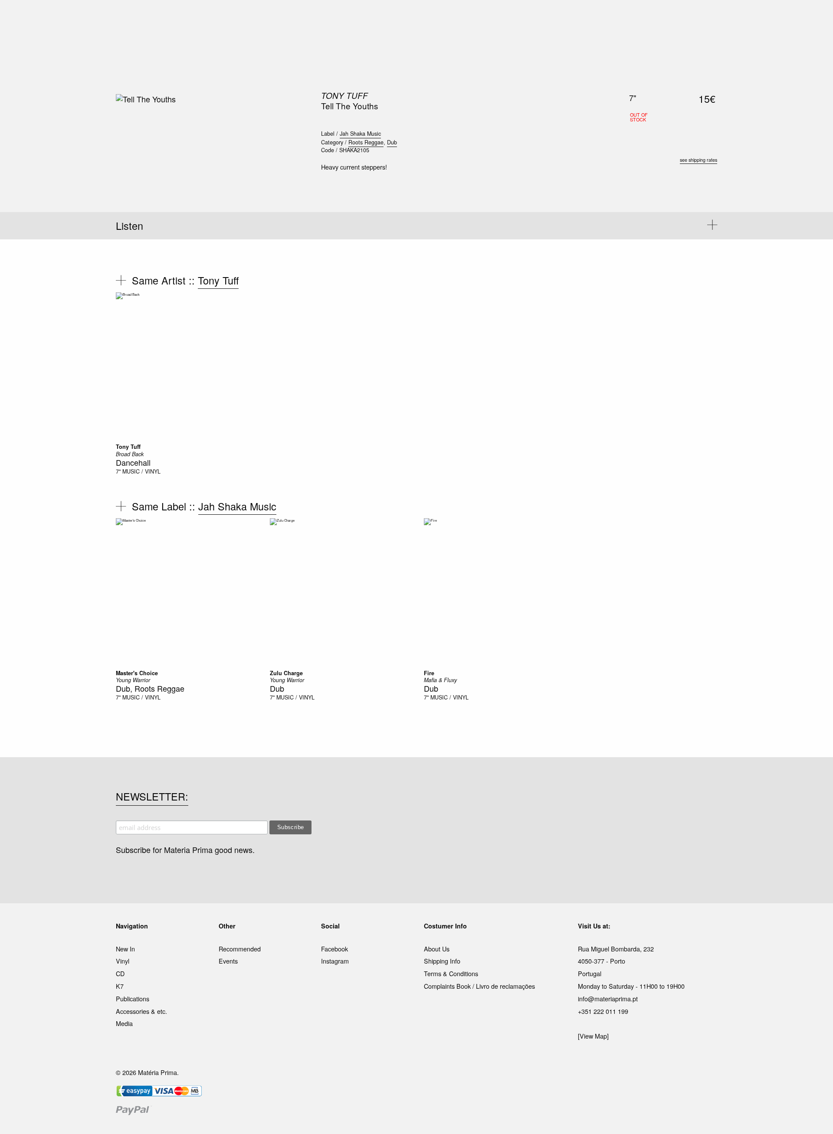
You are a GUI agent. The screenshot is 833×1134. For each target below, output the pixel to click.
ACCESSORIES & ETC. (422, 17)
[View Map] (593, 1035)
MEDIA (472, 17)
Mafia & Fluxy (440, 680)
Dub (392, 142)
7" (118, 471)
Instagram (335, 960)
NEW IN (290, 17)
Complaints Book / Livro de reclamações (479, 985)
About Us (436, 948)
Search (705, 43)
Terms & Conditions (451, 973)
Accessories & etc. (141, 1011)
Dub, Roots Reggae (150, 688)
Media (124, 1023)
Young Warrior (133, 680)
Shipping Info (442, 960)
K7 (120, 985)
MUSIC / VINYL (141, 471)
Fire (429, 673)
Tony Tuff (344, 95)
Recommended (240, 948)
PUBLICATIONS (360, 17)
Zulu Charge (286, 673)
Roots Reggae (366, 142)
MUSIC (319, 17)
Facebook (334, 948)
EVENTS (503, 17)
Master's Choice (137, 673)
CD (120, 973)
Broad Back (130, 454)
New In (125, 948)
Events (228, 960)
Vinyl (122, 960)
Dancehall (133, 462)
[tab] (416, 225)
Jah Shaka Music (360, 133)
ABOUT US (538, 17)
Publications (132, 998)
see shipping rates (698, 160)
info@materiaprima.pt (608, 998)
